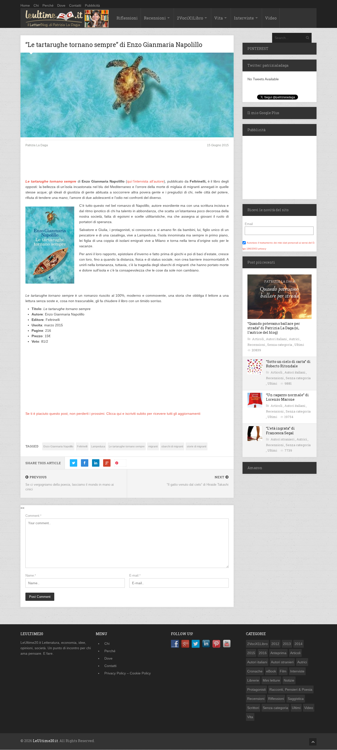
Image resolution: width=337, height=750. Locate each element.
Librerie (253, 680)
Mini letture (271, 680)
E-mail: (135, 575)
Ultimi (299, 344)
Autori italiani (276, 339)
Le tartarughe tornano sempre (50, 181)
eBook (271, 671)
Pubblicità (92, 5)
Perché (48, 5)
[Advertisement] (127, 167)
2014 (298, 644)
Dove (61, 5)
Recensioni (155, 18)
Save (122, 463)
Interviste (244, 18)
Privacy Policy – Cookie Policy (127, 673)
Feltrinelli (82, 446)
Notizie (289, 680)
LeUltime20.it (45, 740)
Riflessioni (127, 18)
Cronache (254, 671)
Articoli (258, 339)
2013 (287, 644)
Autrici (294, 339)
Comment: (33, 516)
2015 (251, 653)
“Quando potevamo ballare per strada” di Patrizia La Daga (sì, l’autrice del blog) (273, 328)
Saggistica (296, 699)
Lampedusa (98, 446)
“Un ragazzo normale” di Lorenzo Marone (287, 397)
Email (249, 224)
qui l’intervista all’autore (145, 181)
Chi (36, 5)
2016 (263, 653)
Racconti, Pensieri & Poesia (290, 689)
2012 (275, 644)
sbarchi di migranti (172, 446)
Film (283, 671)
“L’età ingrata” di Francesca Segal (280, 430)
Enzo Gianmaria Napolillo (58, 446)
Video (271, 18)
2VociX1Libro (190, 18)
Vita (218, 18)
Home (25, 5)
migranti (153, 446)
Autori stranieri (283, 439)
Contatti (75, 5)
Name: (30, 575)
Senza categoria (280, 344)
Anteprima (278, 653)
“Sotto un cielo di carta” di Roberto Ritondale (288, 363)
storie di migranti (196, 446)
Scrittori (253, 708)
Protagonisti (256, 689)
